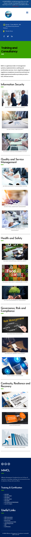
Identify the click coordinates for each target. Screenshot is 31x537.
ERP (5, 525)
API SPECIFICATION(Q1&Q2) (11, 502)
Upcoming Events (8, 523)
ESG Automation (8, 519)
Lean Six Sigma (8, 504)
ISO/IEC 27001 (8, 496)
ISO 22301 (6, 500)
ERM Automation (8, 517)
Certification (7, 526)
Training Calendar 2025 (10, 522)
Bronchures (7, 520)
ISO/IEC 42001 (8, 499)
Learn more (15, 6)
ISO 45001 (7, 497)
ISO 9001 (6, 494)
